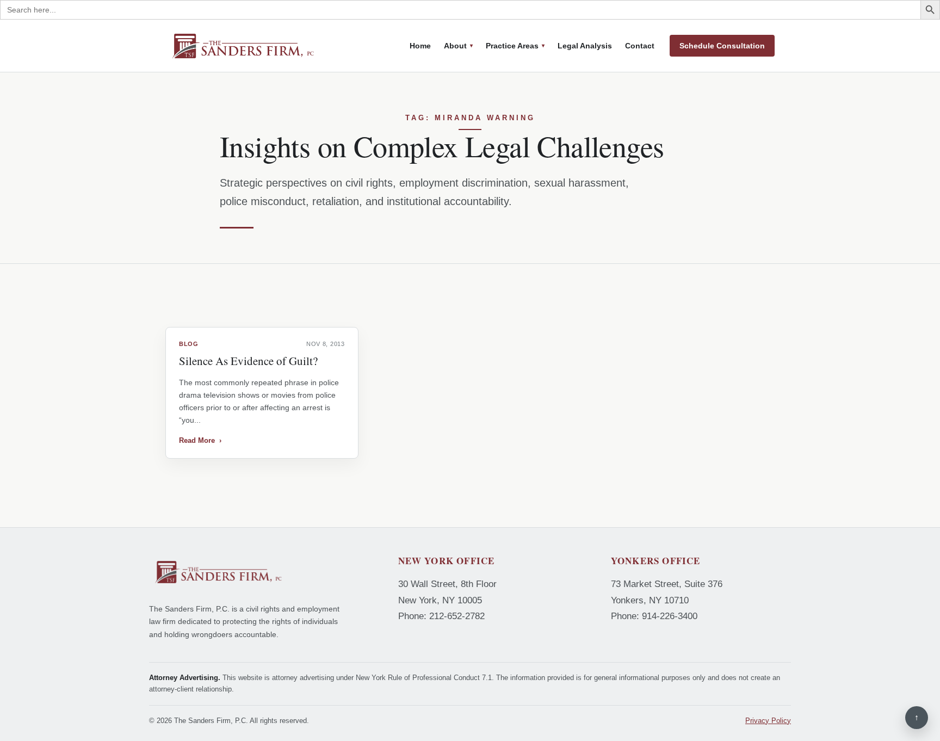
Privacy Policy (768, 721)
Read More (200, 440)
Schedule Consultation (722, 45)
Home (420, 46)
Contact (639, 46)
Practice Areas (512, 46)
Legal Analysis (585, 46)
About (455, 46)
